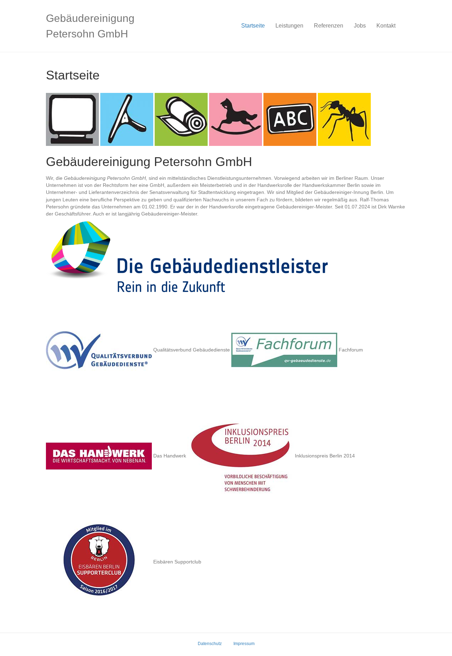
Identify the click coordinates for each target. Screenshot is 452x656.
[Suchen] (403, 25)
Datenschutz (210, 643)
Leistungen (289, 26)
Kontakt (386, 26)
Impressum (244, 643)
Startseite (253, 26)
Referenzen (328, 26)
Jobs (360, 26)
